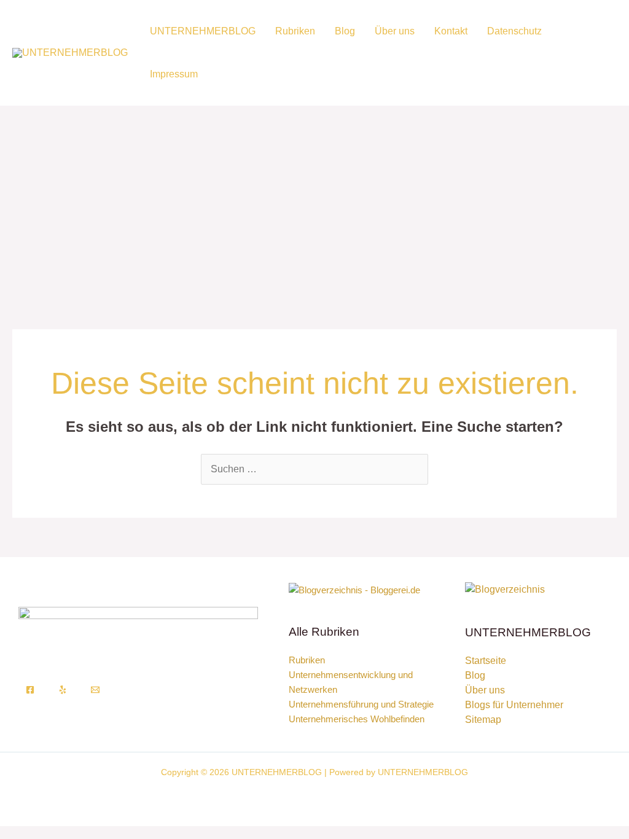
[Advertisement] (314, 198)
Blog (345, 31)
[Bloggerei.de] (354, 589)
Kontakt (450, 31)
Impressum (174, 74)
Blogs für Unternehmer (514, 705)
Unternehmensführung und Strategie (361, 704)
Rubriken (295, 31)
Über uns (395, 31)
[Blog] (505, 588)
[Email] (95, 689)
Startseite (485, 660)
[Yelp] (62, 689)
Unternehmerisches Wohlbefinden (356, 719)
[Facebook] (30, 689)
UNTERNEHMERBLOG (203, 31)
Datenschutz (514, 31)
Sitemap (483, 719)
